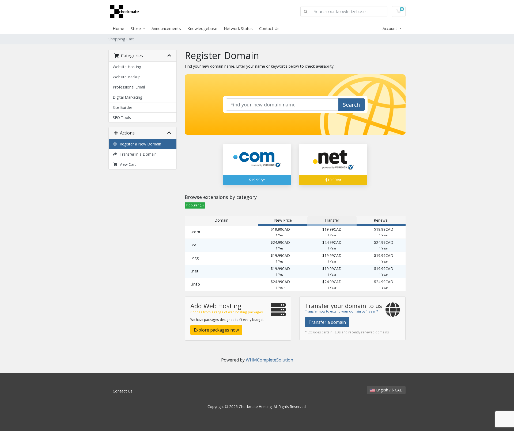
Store (136, 28)
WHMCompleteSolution (269, 360)
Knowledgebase (202, 28)
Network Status (238, 28)
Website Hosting (127, 66)
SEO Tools (122, 117)
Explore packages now (216, 330)
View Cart (127, 164)
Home (118, 28)
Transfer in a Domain (137, 154)
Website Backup (127, 76)
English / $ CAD (389, 389)
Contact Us (269, 28)
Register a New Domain (139, 144)
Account (390, 28)
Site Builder (122, 107)
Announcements (166, 28)
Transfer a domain (327, 322)
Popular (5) (194, 205)
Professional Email (129, 87)
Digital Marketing (127, 97)
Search (351, 104)
